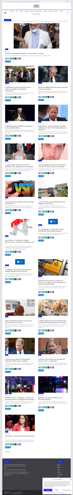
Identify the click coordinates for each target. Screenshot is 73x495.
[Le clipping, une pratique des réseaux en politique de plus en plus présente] (20, 262)
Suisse (61, 11)
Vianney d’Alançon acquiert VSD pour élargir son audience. (19, 203)
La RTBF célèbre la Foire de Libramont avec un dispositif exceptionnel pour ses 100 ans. (52, 321)
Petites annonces (36, 14)
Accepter (48, 490)
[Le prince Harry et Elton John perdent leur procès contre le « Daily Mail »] (53, 346)
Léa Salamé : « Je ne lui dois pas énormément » (20, 437)
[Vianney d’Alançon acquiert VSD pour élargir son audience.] (20, 188)
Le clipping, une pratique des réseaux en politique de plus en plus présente (18, 270)
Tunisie (50, 11)
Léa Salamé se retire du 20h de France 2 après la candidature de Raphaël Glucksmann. (18, 89)
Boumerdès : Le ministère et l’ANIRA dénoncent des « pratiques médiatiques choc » (20, 242)
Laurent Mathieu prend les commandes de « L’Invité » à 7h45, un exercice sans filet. (52, 166)
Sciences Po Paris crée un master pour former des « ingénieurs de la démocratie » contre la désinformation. (52, 282)
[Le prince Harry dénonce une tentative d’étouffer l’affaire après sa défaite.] (20, 346)
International (38, 11)
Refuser (57, 490)
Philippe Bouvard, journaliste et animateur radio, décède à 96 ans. (19, 127)
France (12, 11)
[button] (70, 479)
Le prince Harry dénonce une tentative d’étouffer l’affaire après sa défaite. (17, 360)
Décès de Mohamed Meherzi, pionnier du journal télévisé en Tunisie (18, 321)
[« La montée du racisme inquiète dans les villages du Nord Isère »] (53, 188)
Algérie (45, 11)
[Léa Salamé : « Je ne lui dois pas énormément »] (20, 423)
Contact (5, 469)
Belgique (32, 11)
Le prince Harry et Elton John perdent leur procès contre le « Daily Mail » (51, 360)
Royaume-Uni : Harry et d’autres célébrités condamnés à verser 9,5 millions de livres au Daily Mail (52, 128)
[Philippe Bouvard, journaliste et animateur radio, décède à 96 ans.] (20, 113)
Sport (17, 11)
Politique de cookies (52, 492)
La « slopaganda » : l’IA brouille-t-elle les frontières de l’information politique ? (51, 230)
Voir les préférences (67, 490)
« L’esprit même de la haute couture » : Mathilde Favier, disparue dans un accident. (19, 166)
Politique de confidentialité (60, 492)
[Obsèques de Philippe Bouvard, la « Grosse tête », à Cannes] (36, 36)
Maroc (21, 11)
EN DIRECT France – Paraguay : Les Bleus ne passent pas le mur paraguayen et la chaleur (19, 398)
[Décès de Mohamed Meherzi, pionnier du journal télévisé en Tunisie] (20, 307)
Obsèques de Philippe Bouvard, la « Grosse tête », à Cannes (24, 53)
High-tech (55, 11)
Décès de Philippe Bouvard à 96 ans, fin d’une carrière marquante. (53, 88)
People (26, 11)
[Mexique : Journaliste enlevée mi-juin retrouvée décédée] (53, 384)
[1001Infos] (5, 12)
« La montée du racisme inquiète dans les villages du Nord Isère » (51, 203)
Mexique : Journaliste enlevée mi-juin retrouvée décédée (50, 398)
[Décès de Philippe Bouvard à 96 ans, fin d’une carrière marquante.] (53, 74)
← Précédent (7, 452)
